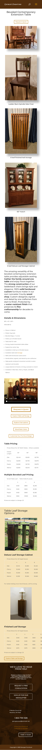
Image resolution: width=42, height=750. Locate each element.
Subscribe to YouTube (21, 728)
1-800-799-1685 (21, 718)
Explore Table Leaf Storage (21, 416)
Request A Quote (21, 22)
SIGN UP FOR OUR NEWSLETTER (21, 696)
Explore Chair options (21, 422)
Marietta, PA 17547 (15, 712)
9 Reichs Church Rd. (16, 710)
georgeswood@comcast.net (21, 721)
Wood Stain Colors (21, 429)
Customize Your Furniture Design (21, 436)
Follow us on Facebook (21, 726)
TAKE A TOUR (25, 735)
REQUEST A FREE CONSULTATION (21, 687)
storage (19, 353)
